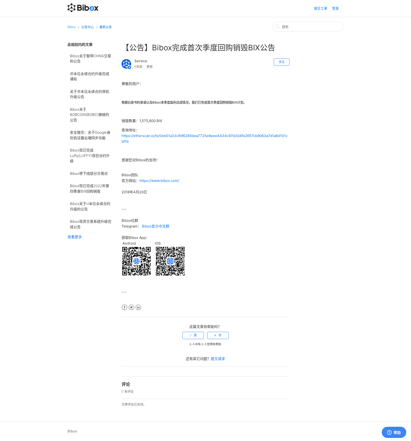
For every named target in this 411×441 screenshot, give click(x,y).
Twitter (131, 307)
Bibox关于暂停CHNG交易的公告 (90, 59)
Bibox (72, 27)
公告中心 (87, 27)
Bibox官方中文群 (155, 226)
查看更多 (75, 237)
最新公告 (105, 27)
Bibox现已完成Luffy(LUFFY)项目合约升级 (90, 155)
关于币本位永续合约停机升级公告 (89, 94)
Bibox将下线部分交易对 (89, 173)
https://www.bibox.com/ (159, 180)
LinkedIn (138, 307)
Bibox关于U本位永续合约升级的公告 (90, 206)
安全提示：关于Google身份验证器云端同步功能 (90, 135)
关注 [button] (281, 62)
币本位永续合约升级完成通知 (89, 76)
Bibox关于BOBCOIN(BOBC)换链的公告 (89, 114)
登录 (335, 8)
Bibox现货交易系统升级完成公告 (90, 224)
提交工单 (320, 8)
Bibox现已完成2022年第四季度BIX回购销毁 (89, 189)
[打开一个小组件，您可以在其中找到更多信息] (394, 433)
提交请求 (218, 358)
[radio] (193, 335)
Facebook (124, 307)
